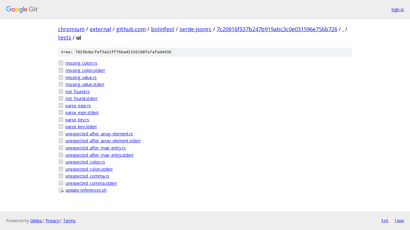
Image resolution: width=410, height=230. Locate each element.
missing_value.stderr (84, 84)
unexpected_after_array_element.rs (99, 134)
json (399, 220)
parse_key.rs (77, 119)
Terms (69, 220)
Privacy (52, 220)
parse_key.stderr (81, 126)
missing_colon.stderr (85, 70)
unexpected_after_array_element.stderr (103, 140)
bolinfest (162, 29)
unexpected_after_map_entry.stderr (99, 155)
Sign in (397, 9)
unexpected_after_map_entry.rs (95, 148)
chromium (71, 29)
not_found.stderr (81, 98)
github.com (131, 29)
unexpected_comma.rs (87, 176)
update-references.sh (86, 190)
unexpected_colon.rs (85, 162)
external (100, 29)
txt (384, 220)
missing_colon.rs (81, 63)
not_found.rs (77, 91)
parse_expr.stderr (82, 112)
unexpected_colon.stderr (89, 169)
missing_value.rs (81, 77)
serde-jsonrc (195, 29)
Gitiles (36, 220)
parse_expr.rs (78, 105)
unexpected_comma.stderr (91, 183)
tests (64, 37)
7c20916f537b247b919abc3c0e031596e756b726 (277, 29)
